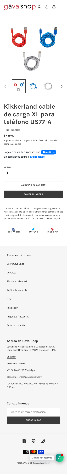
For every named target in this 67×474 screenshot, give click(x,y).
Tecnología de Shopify (42, 463)
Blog (9, 299)
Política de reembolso (17, 290)
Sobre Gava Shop (15, 263)
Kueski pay (12, 307)
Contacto (11, 272)
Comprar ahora (33, 194)
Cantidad (7, 166)
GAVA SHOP (27, 463)
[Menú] (61, 6)
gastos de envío (33, 140)
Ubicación (11, 356)
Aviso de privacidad (16, 325)
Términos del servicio (17, 281)
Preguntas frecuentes (18, 316)
